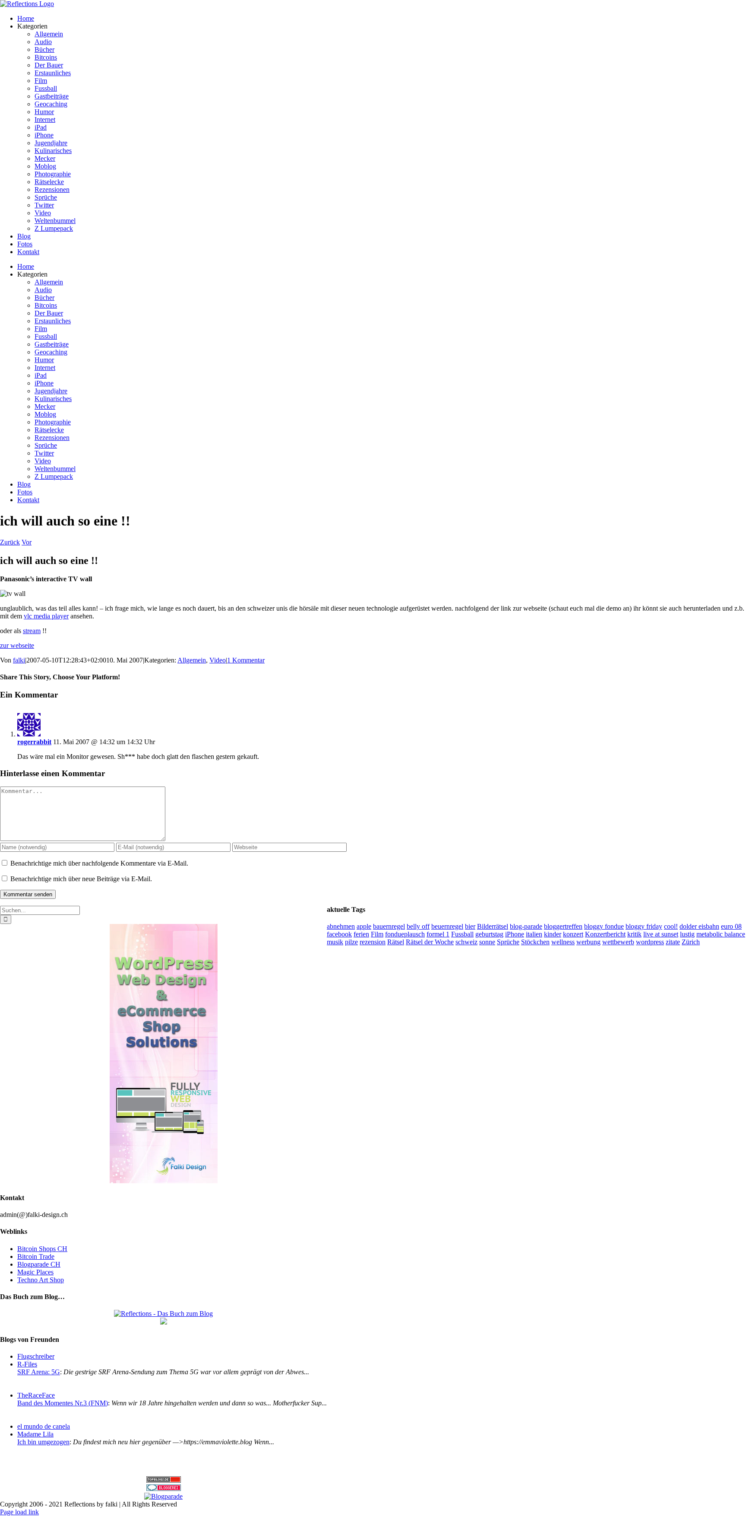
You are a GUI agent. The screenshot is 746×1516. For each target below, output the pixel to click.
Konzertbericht (605, 934)
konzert (573, 934)
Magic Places (35, 1272)
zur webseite (17, 645)
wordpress (650, 942)
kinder (552, 934)
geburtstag (489, 934)
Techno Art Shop (40, 1280)
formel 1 (438, 934)
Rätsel (395, 942)
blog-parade (526, 926)
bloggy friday (644, 926)
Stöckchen (535, 942)
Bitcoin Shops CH (42, 1248)
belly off (418, 926)
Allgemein (191, 660)
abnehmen (341, 926)
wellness (563, 942)
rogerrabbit (34, 741)
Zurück (10, 542)
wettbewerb (618, 942)
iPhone (514, 934)
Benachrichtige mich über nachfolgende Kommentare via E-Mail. (99, 863)
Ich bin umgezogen (43, 1442)
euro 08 (731, 926)
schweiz (466, 942)
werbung (588, 942)
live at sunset (660, 934)
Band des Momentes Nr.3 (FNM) (62, 1403)
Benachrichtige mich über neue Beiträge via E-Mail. (81, 878)
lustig (687, 934)
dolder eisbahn (699, 926)
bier (470, 926)
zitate (673, 942)
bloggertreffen (563, 926)
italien (534, 934)
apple (364, 926)
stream (32, 630)
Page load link (19, 1512)
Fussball (462, 934)
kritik (634, 934)
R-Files (27, 1364)
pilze (351, 942)
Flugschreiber (35, 1356)
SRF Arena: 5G (38, 1372)
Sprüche (508, 942)
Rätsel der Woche (430, 942)
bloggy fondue (604, 926)
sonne (487, 942)
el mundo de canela (43, 1426)
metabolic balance (720, 934)
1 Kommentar (246, 660)
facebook (339, 934)
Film (377, 934)
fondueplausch (405, 934)
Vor (27, 542)
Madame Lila (35, 1434)
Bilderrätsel (492, 926)
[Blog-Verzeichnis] (163, 1488)
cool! (671, 926)
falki (19, 660)
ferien (361, 934)
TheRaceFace (36, 1395)
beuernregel (447, 926)
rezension (373, 942)
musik (335, 942)
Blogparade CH (38, 1264)
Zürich (691, 942)
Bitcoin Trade (35, 1256)
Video (217, 660)
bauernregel (389, 926)
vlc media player (46, 616)
